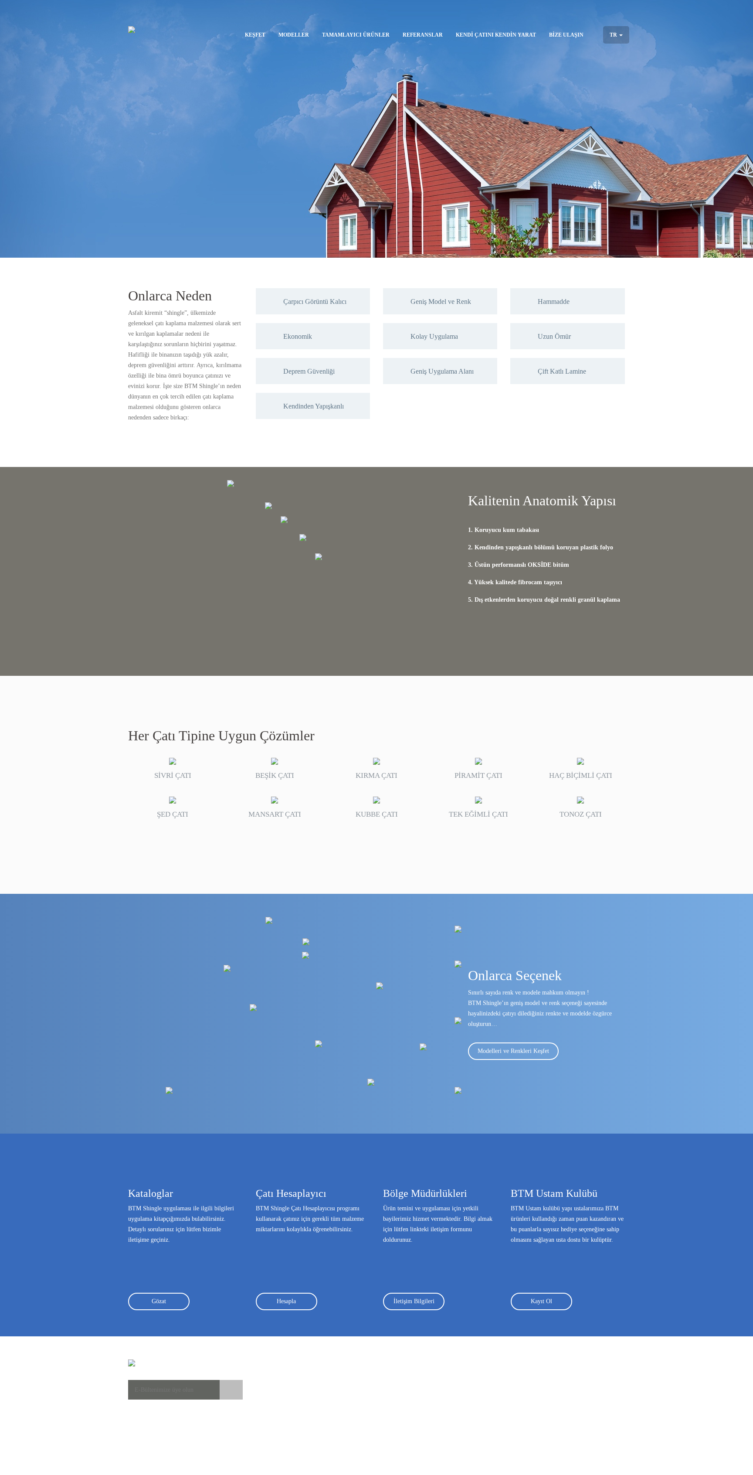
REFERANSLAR (423, 35)
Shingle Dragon (351, 1422)
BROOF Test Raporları (513, 1387)
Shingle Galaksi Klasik (360, 1396)
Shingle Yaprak (351, 1387)
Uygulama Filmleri (279, 1387)
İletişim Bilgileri (413, 1301)
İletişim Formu (580, 1387)
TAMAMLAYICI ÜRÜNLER (356, 35)
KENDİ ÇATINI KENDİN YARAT (496, 35)
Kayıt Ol (541, 1301)
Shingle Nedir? (274, 1379)
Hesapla (286, 1301)
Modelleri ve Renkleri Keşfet (513, 1051)
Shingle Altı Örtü (430, 1413)
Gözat (159, 1301)
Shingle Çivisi (426, 1422)
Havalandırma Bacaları (437, 1396)
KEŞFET (255, 35)
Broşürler (267, 1405)
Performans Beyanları (512, 1379)
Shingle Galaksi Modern (362, 1413)
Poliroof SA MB (429, 1405)
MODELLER (293, 35)
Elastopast (421, 1387)
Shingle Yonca (349, 1379)
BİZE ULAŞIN (566, 35)
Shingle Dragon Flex (357, 1431)
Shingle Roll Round (356, 1448)
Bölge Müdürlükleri (586, 1379)
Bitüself (418, 1379)
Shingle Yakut (349, 1405)
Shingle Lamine (351, 1440)
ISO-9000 (497, 1396)
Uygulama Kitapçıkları (284, 1396)
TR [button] (614, 35)
